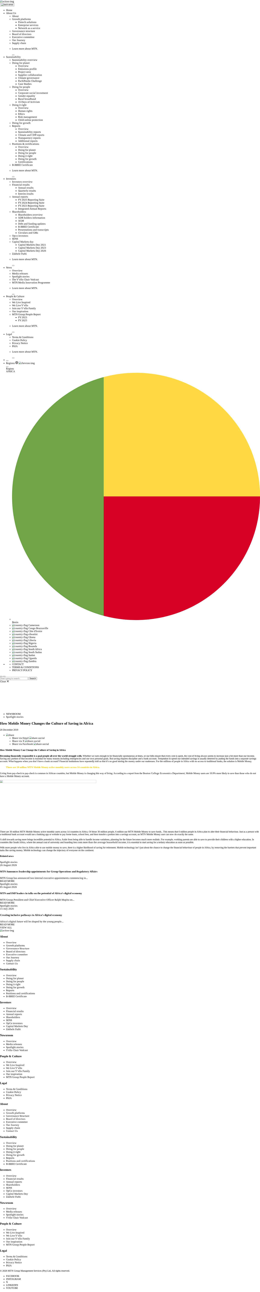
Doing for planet (21, 63)
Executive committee (23, 37)
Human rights (25, 111)
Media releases (20, 273)
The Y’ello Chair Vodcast (25, 279)
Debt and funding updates (32, 223)
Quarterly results (27, 190)
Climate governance (28, 78)
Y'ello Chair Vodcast (17, 1050)
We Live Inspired (21, 302)
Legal (9, 334)
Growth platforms (21, 19)
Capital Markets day (23, 241)
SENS (15, 238)
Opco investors (20, 235)
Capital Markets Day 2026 (32, 250)
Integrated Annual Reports (32, 208)
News (9, 267)
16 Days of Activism (29, 102)
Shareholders (19, 211)
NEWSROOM (13, 713)
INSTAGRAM (13, 1279)
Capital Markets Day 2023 (32, 247)
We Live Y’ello (20, 305)
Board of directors (21, 34)
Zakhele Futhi (19, 253)
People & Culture (15, 296)
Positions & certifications (25, 144)
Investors (11, 178)
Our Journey (18, 40)
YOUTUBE (12, 1288)
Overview (23, 66)
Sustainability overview (24, 60)
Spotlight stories (20, 276)
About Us (11, 13)
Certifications (25, 162)
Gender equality (26, 96)
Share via (20, 738)
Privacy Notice (20, 343)
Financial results (21, 184)
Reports (16, 126)
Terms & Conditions (22, 337)
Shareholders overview (30, 214)
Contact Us (12, 963)
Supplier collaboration (30, 75)
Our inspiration (20, 311)
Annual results (26, 187)
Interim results (26, 193)
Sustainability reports (29, 132)
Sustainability (13, 57)
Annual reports (20, 196)
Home (9, 10)
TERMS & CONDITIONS (25, 667)
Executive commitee (17, 954)
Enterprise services (28, 25)
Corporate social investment (33, 93)
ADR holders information (31, 217)
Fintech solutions (27, 22)
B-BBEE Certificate (22, 165)
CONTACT (18, 664)
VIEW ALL (6, 927)
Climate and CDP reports (31, 135)
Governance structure (23, 31)
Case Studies (25, 84)
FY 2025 (22, 320)
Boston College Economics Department (164, 773)
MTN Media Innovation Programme (31, 282)
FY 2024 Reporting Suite (31, 202)
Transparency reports (29, 138)
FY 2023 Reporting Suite (31, 205)
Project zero (24, 72)
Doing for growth (21, 123)
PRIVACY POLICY (22, 670)
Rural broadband (27, 99)
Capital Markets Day (17, 1026)
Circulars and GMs (28, 232)
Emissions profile (27, 69)
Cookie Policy (19, 340)
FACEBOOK (12, 1276)
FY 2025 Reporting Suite (31, 199)
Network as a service (29, 28)
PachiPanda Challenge (30, 81)
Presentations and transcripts (33, 229)
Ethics (21, 114)
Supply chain (19, 43)
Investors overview (22, 181)
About (15, 16)
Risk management (27, 117)
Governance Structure (17, 948)
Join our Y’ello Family (24, 308)
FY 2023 (22, 317)
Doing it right (19, 105)
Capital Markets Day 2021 (32, 244)
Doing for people (21, 87)
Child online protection (30, 120)
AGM (21, 220)
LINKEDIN (12, 1285)
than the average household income (107, 842)
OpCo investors (14, 1023)
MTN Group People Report (26, 314)
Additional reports (28, 141)
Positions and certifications (20, 993)
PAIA (15, 346)
